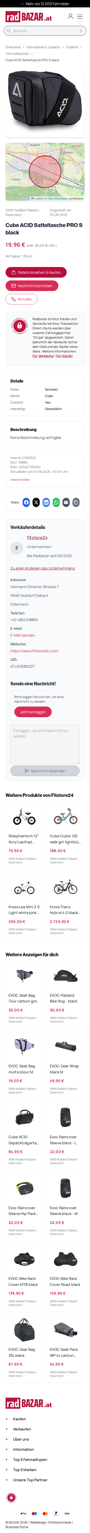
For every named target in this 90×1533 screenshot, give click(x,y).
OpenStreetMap (58, 198)
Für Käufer (64, 356)
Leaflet (38, 198)
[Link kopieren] (76, 502)
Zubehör (72, 47)
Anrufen (25, 299)
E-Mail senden (22, 635)
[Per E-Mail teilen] (66, 502)
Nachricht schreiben (35, 285)
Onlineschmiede (60, 1522)
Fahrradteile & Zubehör (43, 47)
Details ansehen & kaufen (42, 274)
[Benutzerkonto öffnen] (70, 16)
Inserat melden (20, 480)
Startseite (13, 47)
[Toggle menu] (79, 16)
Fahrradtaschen (17, 53)
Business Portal (17, 1527)
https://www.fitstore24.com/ (34, 650)
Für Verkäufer (43, 356)
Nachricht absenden (48, 770)
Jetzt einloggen (33, 711)
